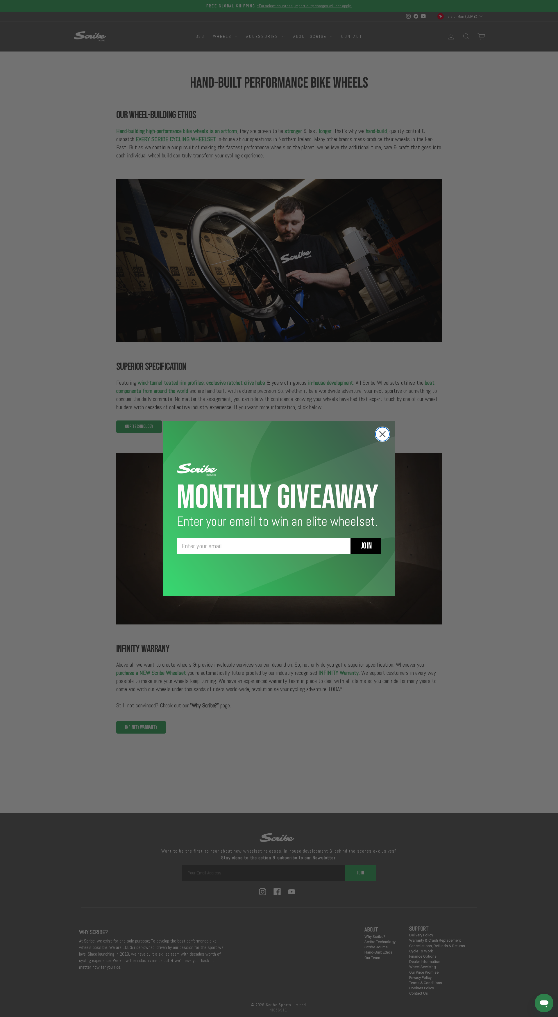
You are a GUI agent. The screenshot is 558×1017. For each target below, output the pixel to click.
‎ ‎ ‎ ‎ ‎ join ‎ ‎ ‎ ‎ (365, 546)
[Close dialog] (382, 434)
